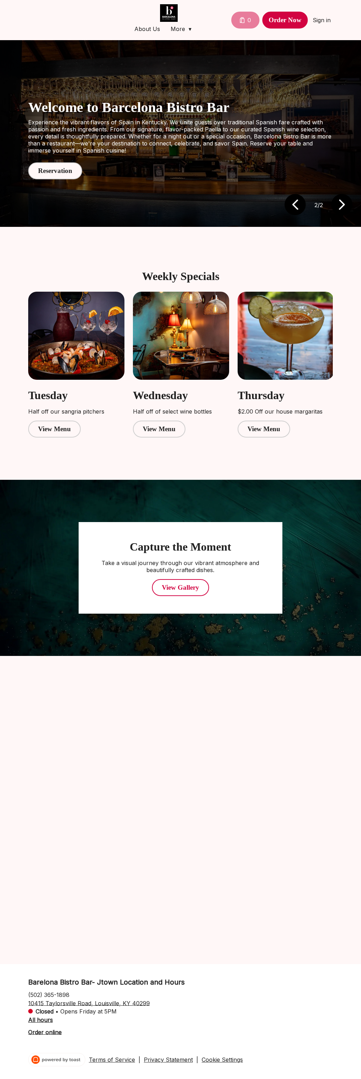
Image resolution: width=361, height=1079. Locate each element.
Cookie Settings (222, 1059)
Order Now (285, 20)
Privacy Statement (168, 1059)
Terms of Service (112, 1059)
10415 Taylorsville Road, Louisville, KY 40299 (89, 1002)
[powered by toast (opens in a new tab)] (56, 1059)
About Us (147, 28)
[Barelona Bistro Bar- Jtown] (169, 13)
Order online (45, 1031)
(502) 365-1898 (48, 994)
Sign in (322, 20)
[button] (182, 29)
